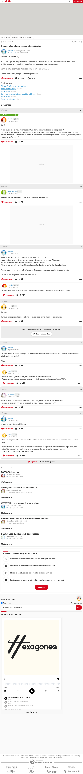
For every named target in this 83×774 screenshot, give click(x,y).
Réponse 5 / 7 (5, 343)
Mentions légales (34, 758)
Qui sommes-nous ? (8, 756)
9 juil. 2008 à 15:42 (13, 193)
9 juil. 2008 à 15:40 (13, 121)
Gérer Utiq (77, 756)
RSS (27, 758)
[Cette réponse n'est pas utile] (22, 142)
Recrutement (43, 756)
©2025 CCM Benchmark (55, 758)
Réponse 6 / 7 (5, 389)
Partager (32, 78)
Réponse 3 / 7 (5, 247)
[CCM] (8, 1)
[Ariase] (52, 771)
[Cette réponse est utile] (15, 142)
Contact (37, 756)
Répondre (33, 462)
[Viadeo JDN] (31, 771)
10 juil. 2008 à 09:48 (13, 350)
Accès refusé (5, 97)
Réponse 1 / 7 (5, 110)
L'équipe (17, 756)
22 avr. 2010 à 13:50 (22, 53)
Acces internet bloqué (8, 89)
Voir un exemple (76, 603)
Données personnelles (54, 756)
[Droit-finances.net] (72, 767)
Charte (23, 758)
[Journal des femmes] (11, 767)
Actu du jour (6, 603)
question (79, 1)
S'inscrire (41, 587)
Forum (8, 37)
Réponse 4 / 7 (5, 301)
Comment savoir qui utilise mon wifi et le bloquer (18, 94)
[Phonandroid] (72, 771)
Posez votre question (43, 334)
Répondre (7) (8, 78)
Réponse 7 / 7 (5, 413)
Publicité (31, 756)
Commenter (8, 142)
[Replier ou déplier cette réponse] (81, 110)
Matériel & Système (18, 37)
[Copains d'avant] (11, 771)
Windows (29, 37)
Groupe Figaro (43, 758)
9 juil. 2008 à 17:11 (13, 308)
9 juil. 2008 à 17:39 (13, 436)
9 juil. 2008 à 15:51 (13, 287)
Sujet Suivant (76, 42)
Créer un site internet (8, 99)
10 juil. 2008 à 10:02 (13, 373)
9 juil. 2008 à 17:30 (13, 420)
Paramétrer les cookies (67, 756)
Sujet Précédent (8, 42)
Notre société (24, 756)
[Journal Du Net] (31, 767)
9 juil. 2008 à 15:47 (13, 254)
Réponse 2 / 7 (5, 186)
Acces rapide (5, 91)
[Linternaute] (52, 767)
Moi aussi (21, 78)
